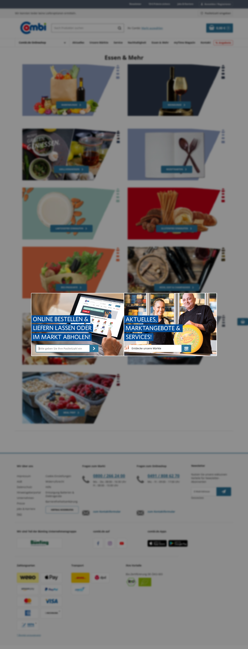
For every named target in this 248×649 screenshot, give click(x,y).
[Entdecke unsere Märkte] (186, 348)
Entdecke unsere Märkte (146, 348)
